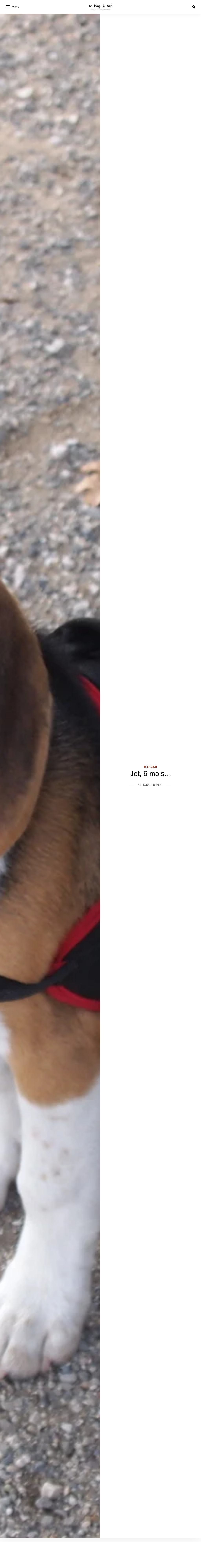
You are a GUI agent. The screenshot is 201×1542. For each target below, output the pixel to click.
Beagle (150, 766)
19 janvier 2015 (151, 785)
